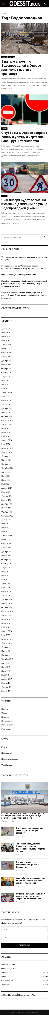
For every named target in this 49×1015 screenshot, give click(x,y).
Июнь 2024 (5, 432)
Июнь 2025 (5, 384)
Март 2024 (5, 444)
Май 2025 (5, 388)
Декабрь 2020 (6, 599)
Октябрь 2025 (6, 368)
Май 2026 (5, 340)
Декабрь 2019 (6, 647)
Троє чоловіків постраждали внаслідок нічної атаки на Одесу (24, 258)
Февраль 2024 (7, 448)
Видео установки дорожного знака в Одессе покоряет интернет (29, 830)
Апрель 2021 (6, 583)
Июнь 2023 (5, 480)
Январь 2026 (6, 356)
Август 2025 (6, 376)
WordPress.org (7, 764)
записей (6, 752)
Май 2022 (5, 531)
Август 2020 (6, 615)
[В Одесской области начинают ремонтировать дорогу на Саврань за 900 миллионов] (7, 897)
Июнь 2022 (5, 527)
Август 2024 (6, 424)
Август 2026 (6, 328)
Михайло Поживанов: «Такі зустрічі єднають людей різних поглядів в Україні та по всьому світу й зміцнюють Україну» (24, 283)
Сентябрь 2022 (7, 515)
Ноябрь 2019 (6, 651)
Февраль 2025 (7, 400)
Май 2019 (5, 675)
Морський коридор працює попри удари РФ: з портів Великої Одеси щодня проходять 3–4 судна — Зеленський (24, 295)
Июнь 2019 (5, 671)
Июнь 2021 (5, 575)
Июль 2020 (5, 619)
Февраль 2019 (7, 687)
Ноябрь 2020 (6, 603)
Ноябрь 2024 (6, 412)
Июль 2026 (5, 332)
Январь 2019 (6, 690)
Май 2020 (5, 627)
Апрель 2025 (6, 392)
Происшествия (7, 720)
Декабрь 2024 (6, 408)
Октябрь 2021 (6, 559)
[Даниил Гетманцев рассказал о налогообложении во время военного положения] (7, 881)
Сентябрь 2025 (7, 372)
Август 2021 (6, 567)
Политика (5, 717)
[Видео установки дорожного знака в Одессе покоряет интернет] (7, 831)
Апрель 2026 (6, 344)
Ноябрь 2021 (6, 555)
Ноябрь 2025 (6, 364)
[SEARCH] (45, 237)
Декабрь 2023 (6, 456)
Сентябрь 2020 (7, 611)
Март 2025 (5, 396)
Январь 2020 (6, 643)
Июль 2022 (5, 523)
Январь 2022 (6, 547)
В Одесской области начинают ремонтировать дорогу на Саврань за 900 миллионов (30, 896)
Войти (4, 746)
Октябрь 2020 (6, 607)
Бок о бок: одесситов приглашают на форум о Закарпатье (27, 864)
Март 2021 (5, 587)
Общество (12, 57)
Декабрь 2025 (6, 360)
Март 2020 (5, 635)
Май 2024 (5, 436)
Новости (4, 57)
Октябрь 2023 (6, 464)
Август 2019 (6, 663)
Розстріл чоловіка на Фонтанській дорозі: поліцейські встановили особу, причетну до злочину (24, 267)
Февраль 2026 (7, 352)
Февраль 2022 (7, 543)
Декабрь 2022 (6, 503)
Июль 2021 (5, 571)
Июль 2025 (5, 380)
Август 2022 (6, 519)
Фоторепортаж (7, 724)
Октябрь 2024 (6, 416)
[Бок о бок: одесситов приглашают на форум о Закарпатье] (7, 865)
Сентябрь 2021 (7, 563)
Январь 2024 (6, 452)
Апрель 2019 (6, 678)
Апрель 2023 (6, 488)
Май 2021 (5, 579)
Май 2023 (5, 484)
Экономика (5, 729)
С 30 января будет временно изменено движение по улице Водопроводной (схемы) (24, 204)
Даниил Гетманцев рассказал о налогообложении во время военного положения (30, 880)
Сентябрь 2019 (7, 659)
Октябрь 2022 (6, 511)
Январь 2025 (6, 404)
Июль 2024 (5, 428)
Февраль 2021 (7, 591)
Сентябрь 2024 (7, 420)
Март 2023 (5, 492)
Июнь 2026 (5, 336)
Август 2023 (6, 472)
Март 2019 (5, 683)
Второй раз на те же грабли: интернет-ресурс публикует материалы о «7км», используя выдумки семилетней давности (23, 815)
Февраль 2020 (7, 639)
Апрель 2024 (6, 440)
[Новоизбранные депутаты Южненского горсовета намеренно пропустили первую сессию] (7, 847)
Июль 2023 (5, 476)
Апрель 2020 (6, 631)
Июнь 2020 (5, 623)
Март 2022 (5, 539)
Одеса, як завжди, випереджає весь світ (18, 274)
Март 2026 (5, 348)
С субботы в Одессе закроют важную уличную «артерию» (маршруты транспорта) (24, 137)
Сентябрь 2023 (7, 468)
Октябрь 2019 (6, 655)
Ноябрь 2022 (6, 507)
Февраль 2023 (7, 496)
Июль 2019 (5, 667)
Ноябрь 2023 (6, 460)
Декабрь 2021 (6, 551)
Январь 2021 (6, 595)
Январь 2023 (6, 500)
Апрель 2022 (6, 535)
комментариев (9, 758)
